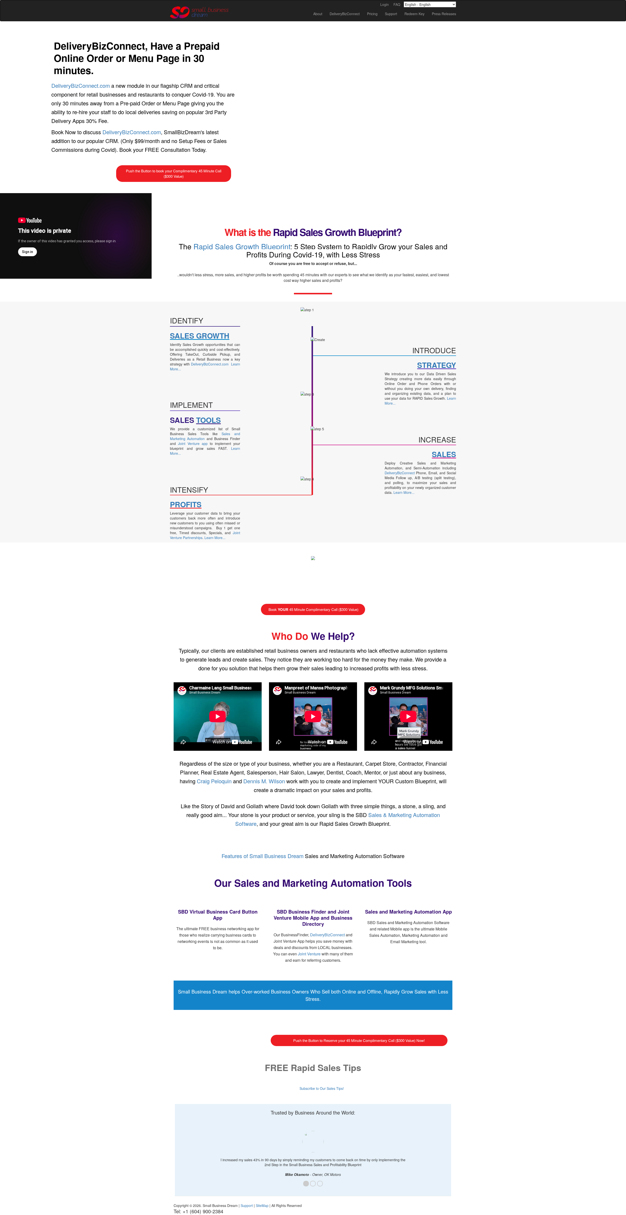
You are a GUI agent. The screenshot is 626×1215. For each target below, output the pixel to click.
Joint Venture (309, 954)
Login (384, 4)
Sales (444, 454)
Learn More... (214, 537)
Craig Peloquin (214, 781)
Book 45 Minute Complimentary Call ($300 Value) (313, 609)
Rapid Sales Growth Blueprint (241, 246)
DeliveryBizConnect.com (80, 85)
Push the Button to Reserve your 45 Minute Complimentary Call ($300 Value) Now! (359, 1040)
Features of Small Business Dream (262, 856)
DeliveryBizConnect (400, 472)
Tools (208, 420)
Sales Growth (199, 335)
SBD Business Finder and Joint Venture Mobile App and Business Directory (313, 917)
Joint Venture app (193, 443)
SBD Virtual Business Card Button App (217, 914)
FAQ (396, 4)
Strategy (436, 365)
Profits (185, 504)
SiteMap (262, 1205)
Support (247, 1205)
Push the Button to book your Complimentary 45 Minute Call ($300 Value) (173, 173)
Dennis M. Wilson (264, 781)
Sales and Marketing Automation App (408, 911)
